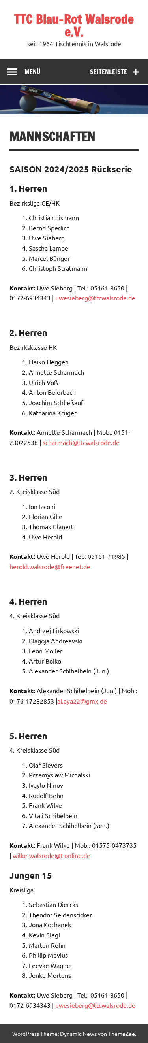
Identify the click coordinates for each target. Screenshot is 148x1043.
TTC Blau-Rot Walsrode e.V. (74, 25)
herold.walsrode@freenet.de (49, 566)
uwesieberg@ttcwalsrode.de (95, 298)
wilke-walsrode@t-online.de (51, 855)
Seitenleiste (108, 71)
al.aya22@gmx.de (82, 701)
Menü (32, 71)
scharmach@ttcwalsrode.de (81, 442)
